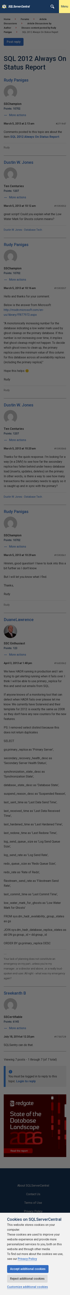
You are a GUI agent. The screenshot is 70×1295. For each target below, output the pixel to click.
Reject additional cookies (27, 1278)
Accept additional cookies (28, 1269)
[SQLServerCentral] (3, 6)
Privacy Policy (27, 1259)
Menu (64, 6)
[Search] (52, 6)
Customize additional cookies (27, 1287)
